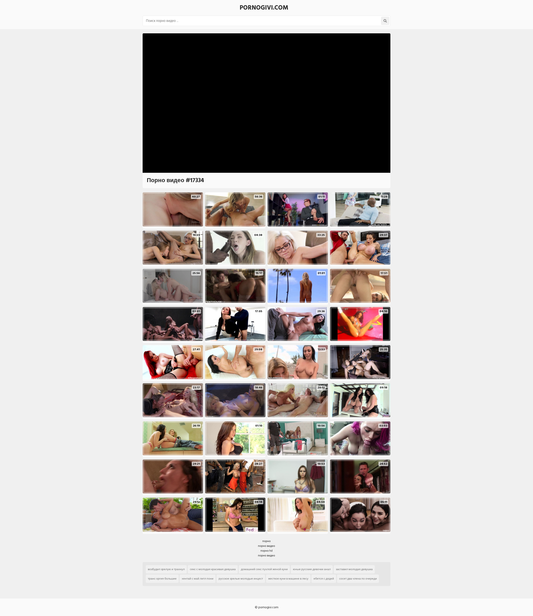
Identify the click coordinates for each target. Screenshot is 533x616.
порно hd (266, 550)
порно (266, 541)
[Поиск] (385, 21)
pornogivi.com (264, 8)
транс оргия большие (162, 578)
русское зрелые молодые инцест (241, 578)
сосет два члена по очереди (358, 578)
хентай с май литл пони (197, 578)
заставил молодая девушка (354, 569)
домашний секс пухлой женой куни (264, 569)
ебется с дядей (324, 578)
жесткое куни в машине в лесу (288, 578)
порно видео (266, 545)
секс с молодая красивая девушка (213, 569)
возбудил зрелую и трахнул (166, 569)
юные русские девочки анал (312, 569)
